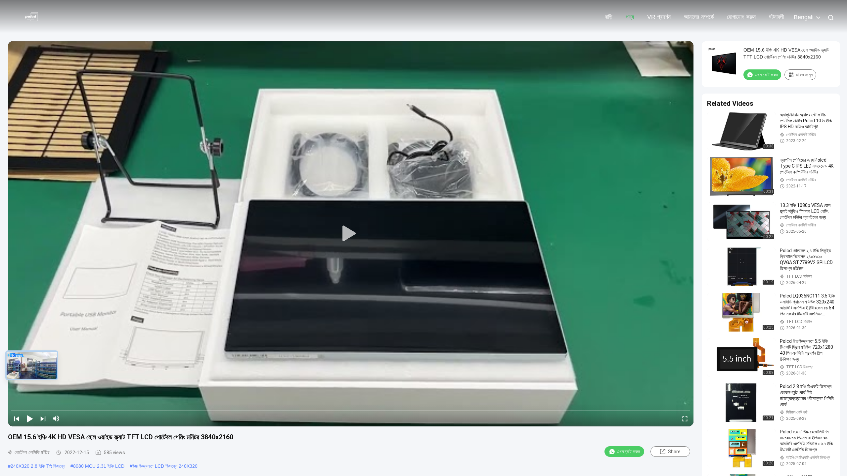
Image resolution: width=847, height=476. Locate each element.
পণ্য (630, 17)
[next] (43, 418)
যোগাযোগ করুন (741, 17)
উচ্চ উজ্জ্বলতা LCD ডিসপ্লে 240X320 (165, 466)
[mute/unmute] (56, 418)
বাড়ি (608, 17)
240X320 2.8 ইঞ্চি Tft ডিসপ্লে (38, 466)
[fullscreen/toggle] (684, 418)
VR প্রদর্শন (659, 17)
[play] (350, 233)
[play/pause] (29, 418)
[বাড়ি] (33, 16)
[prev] (16, 418)
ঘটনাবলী (776, 17)
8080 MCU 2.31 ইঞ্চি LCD (98, 466)
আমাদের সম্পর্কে (699, 17)
